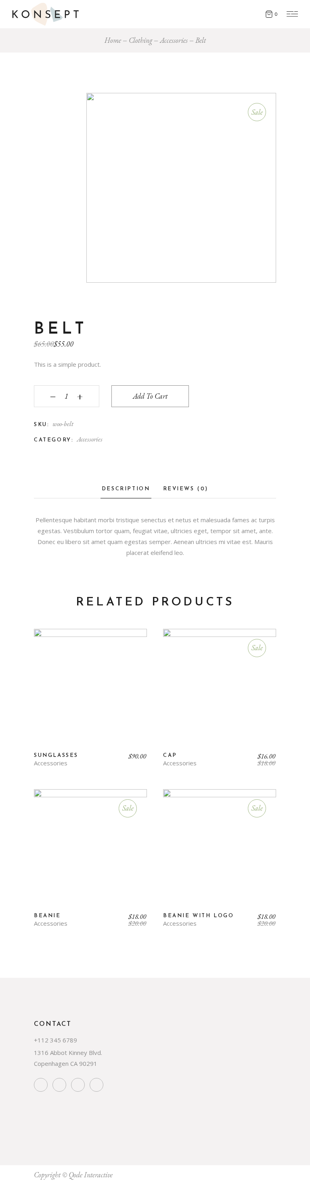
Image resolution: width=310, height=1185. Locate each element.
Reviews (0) (186, 489)
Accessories (90, 439)
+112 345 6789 (55, 1040)
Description (126, 489)
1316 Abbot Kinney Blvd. (68, 1052)
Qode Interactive (91, 1174)
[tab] (126, 491)
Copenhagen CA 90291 (65, 1063)
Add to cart (150, 396)
